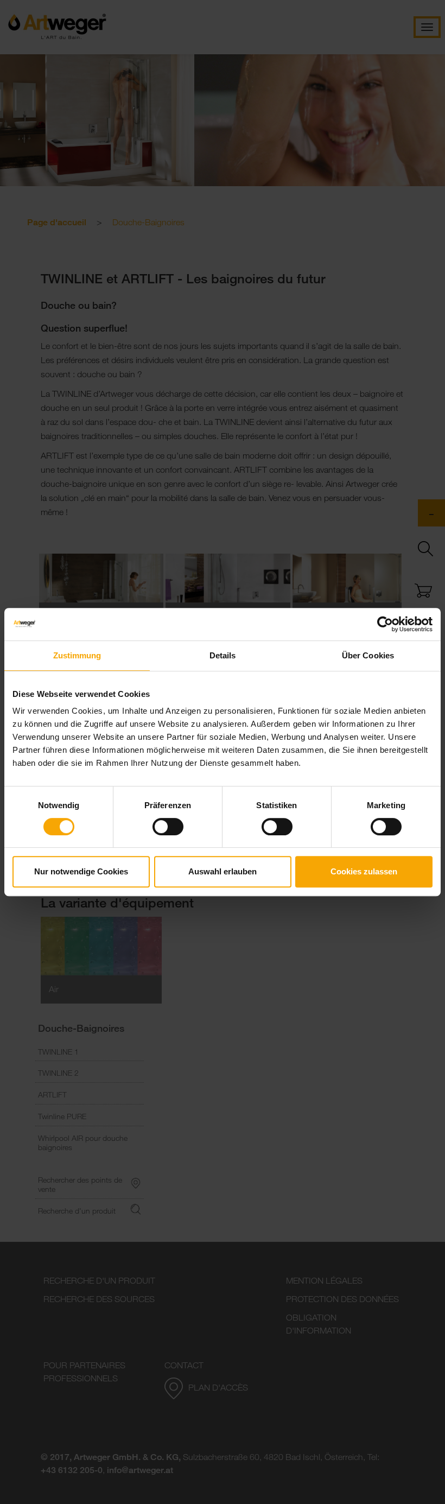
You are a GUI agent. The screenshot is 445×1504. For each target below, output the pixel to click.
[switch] (167, 826)
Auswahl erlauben (222, 871)
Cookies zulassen (363, 871)
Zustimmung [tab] (77, 655)
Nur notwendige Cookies (81, 871)
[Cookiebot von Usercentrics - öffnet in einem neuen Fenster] (385, 624)
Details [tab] (222, 655)
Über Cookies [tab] (368, 655)
